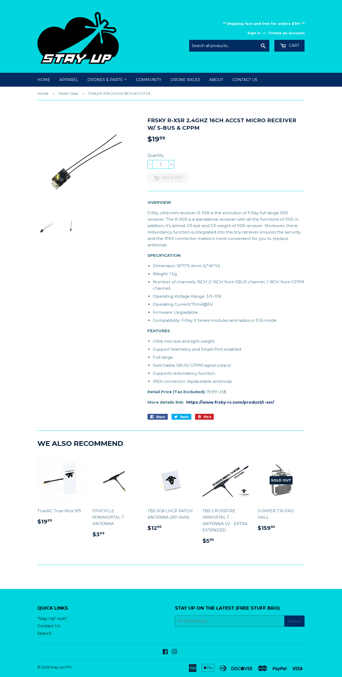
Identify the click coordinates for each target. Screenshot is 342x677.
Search (44, 633)
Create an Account (287, 33)
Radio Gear (68, 93)
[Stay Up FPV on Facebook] (165, 652)
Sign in (254, 33)
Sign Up (294, 621)
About (216, 79)
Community (148, 79)
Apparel (68, 79)
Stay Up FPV (61, 667)
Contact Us (244, 79)
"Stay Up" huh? (52, 618)
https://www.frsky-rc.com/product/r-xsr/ (230, 402)
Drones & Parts (105, 79)
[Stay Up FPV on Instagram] (174, 652)
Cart (293, 45)
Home (43, 79)
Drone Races (185, 79)
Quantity (155, 155)
